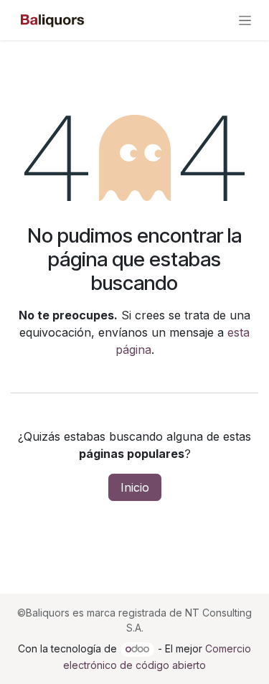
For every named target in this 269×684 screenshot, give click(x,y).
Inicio (135, 487)
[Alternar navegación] (245, 20)
